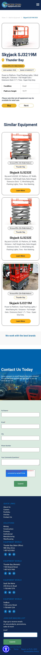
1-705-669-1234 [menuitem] (9, 607)
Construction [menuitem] (8, 529)
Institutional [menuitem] (8, 534)
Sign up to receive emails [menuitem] (13, 622)
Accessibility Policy (31, 651)
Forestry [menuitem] (6, 531)
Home (3, 17)
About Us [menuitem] (6, 507)
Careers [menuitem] (6, 510)
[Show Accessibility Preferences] (6, 649)
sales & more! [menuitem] (8, 627)
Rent (26, 105)
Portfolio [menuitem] (6, 512)
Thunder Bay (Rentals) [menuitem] (11, 564)
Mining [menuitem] (6, 526)
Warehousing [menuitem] (8, 539)
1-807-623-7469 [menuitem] (9, 569)
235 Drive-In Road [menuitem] (10, 586)
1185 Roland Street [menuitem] (10, 567)
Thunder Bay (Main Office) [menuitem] (13, 545)
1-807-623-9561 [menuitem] (9, 550)
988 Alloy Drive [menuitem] (9, 548)
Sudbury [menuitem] (6, 602)
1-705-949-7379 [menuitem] (9, 588)
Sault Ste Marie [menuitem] (9, 583)
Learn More (20, 191)
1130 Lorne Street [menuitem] (10, 605)
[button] (12, 5)
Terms (16, 649)
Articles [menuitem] (6, 515)
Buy (9, 105)
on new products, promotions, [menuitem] (14, 624)
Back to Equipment (14, 17)
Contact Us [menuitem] (7, 517)
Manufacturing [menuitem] (8, 536)
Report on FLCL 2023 (29, 649)
